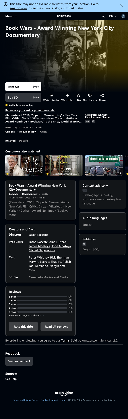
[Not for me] (90, 95)
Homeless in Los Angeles (104, 165)
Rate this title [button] (23, 326)
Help (63, 400)
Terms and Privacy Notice (25, 400)
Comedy (10, 131)
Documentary (27, 131)
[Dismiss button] (121, 5)
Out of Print (64, 165)
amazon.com (18, 8)
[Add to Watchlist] (67, 95)
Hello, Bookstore (24, 165)
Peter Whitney (99, 114)
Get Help (11, 379)
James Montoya (39, 246)
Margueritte (58, 266)
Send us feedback (49, 400)
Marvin (106, 117)
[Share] (102, 95)
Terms (65, 340)
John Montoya (61, 246)
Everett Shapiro (50, 261)
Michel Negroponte (42, 250)
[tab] (10, 140)
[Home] (64, 16)
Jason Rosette (38, 234)
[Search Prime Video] (103, 16)
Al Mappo (41, 266)
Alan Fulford (57, 242)
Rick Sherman (93, 117)
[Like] (78, 95)
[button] (27, 315)
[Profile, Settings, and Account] (123, 16)
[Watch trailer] (51, 95)
